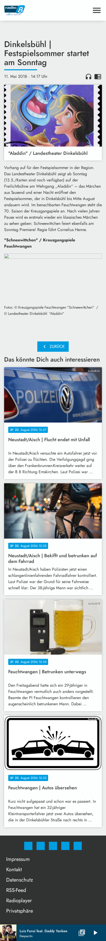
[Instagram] (41, 846)
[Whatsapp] (53, 846)
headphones (88, 76)
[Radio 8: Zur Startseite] (47, 10)
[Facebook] (28, 846)
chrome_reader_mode (97, 76)
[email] (78, 846)
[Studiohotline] (65, 846)
